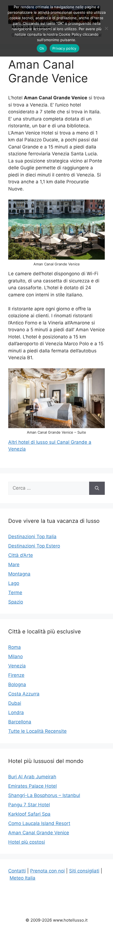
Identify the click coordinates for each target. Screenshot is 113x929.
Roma (14, 647)
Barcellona (19, 722)
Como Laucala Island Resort (39, 823)
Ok (41, 48)
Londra (16, 712)
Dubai (14, 703)
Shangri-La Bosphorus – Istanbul (44, 795)
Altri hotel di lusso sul (32, 442)
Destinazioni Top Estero (34, 546)
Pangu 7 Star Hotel (29, 804)
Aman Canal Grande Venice (38, 832)
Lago (13, 583)
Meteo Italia (22, 878)
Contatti (17, 871)
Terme (15, 592)
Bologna (17, 684)
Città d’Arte (20, 555)
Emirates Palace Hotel (32, 786)
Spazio (15, 602)
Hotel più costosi (26, 842)
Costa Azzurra (23, 694)
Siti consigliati (84, 871)
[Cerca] (97, 488)
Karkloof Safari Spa (29, 814)
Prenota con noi (47, 871)
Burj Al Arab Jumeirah (32, 776)
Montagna (19, 574)
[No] (106, 28)
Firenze (16, 675)
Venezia (17, 666)
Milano (15, 656)
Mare (13, 564)
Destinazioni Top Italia (32, 536)
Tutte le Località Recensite (37, 731)
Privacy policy (64, 48)
